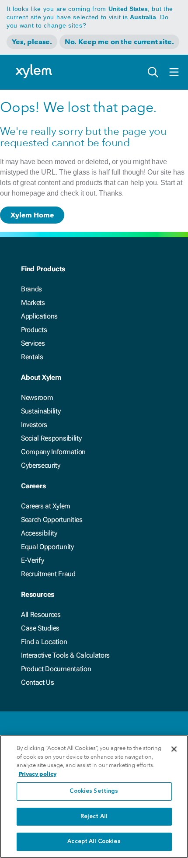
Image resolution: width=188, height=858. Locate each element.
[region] (94, 796)
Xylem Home (32, 215)
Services (33, 343)
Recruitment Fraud (48, 574)
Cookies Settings (94, 791)
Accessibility (39, 533)
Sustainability (41, 411)
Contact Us (37, 682)
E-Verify (32, 560)
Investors (34, 424)
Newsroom (37, 397)
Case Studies (40, 628)
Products (34, 330)
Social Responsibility (51, 438)
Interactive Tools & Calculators (65, 655)
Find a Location (44, 641)
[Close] (174, 749)
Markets (33, 302)
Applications (39, 316)
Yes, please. (32, 42)
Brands (31, 289)
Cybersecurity (40, 465)
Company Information (53, 452)
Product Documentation (56, 669)
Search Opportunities (52, 519)
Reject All (94, 816)
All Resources (41, 614)
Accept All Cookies (93, 841)
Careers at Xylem (45, 506)
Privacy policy (37, 773)
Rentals (32, 357)
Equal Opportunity (47, 547)
